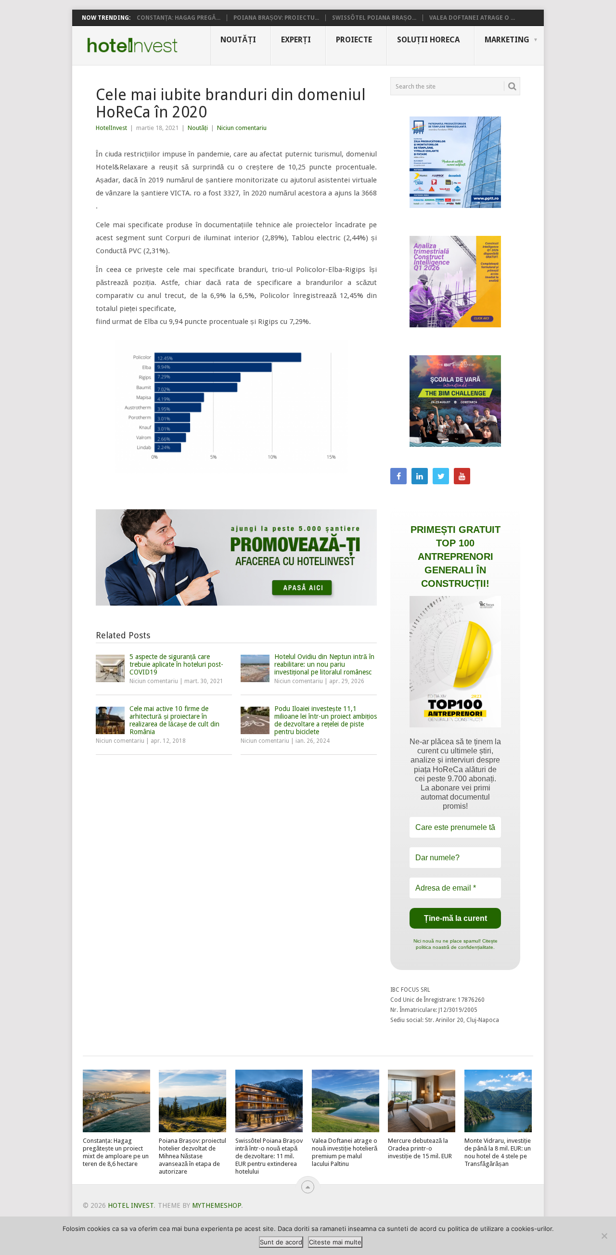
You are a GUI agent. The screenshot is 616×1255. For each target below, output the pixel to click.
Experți (296, 39)
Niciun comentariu (242, 127)
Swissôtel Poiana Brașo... (374, 17)
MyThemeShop (216, 1205)
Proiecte (354, 39)
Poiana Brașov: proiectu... (276, 17)
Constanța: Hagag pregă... (178, 17)
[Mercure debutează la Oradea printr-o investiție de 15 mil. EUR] (421, 1101)
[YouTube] (462, 476)
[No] (604, 1236)
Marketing (507, 39)
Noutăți (238, 39)
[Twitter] (441, 476)
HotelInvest (111, 127)
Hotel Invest (132, 45)
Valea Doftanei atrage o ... (472, 17)
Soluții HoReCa (428, 39)
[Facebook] (398, 476)
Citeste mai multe (335, 1242)
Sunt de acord (281, 1242)
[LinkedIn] (419, 476)
